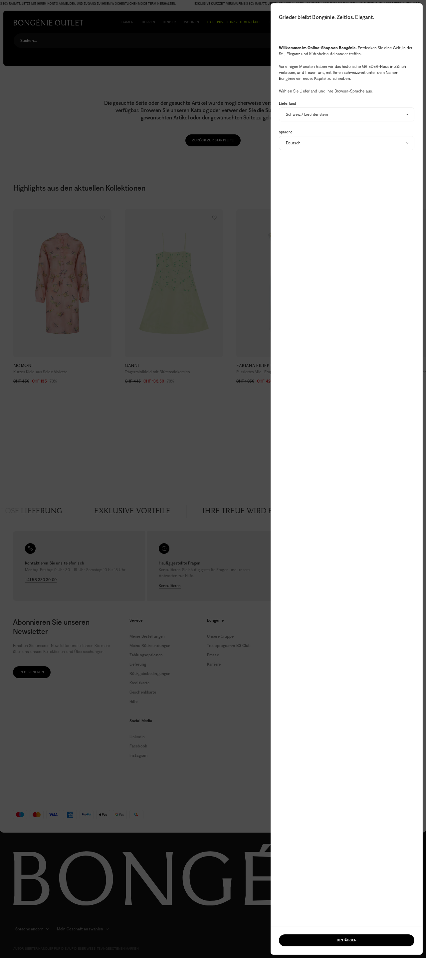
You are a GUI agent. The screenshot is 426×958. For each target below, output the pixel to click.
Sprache (286, 132)
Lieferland (287, 103)
